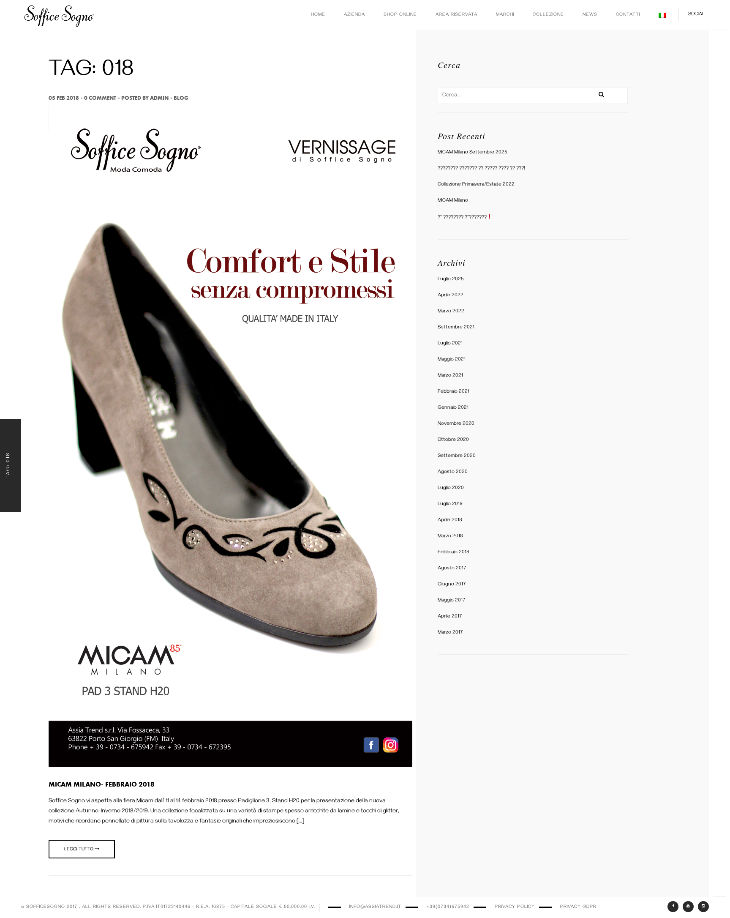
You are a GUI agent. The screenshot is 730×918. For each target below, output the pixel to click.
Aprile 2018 (450, 520)
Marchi (505, 15)
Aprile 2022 (450, 295)
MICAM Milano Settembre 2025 (472, 153)
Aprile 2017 (450, 617)
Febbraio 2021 (453, 392)
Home (318, 15)
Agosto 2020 (453, 472)
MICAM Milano (453, 201)
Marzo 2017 (450, 633)
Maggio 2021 (452, 360)
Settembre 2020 (457, 456)
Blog (181, 97)
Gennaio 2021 (453, 408)
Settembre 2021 (456, 328)
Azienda (354, 15)
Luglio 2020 (451, 488)
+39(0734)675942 (448, 907)
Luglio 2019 (450, 504)
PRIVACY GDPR (578, 907)
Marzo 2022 (451, 312)
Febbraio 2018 (453, 552)
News (590, 15)
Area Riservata (456, 15)
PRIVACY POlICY (515, 907)
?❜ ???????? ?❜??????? (462, 218)
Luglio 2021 (450, 344)
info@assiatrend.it (375, 907)
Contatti (628, 15)
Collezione (548, 15)
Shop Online (400, 15)
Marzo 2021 (450, 376)
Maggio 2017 (451, 601)
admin (159, 97)
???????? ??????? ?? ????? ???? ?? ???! (481, 169)
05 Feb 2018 (64, 97)
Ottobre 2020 (453, 440)
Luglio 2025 (451, 279)
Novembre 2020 (456, 424)
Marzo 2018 (450, 536)
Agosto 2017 (452, 569)
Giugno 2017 (452, 585)
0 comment (100, 97)
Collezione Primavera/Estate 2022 (476, 185)
